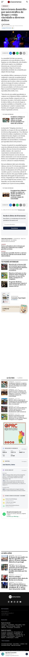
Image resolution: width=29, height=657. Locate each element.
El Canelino (18, 636)
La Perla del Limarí (19, 634)
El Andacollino (17, 633)
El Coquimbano (17, 632)
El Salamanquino (10, 637)
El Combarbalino (11, 636)
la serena (14, 240)
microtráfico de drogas (8, 241)
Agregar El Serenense (7, 28)
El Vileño (17, 637)
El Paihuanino (10, 633)
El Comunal (3, 632)
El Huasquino (10, 627)
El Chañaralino (11, 624)
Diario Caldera (18, 624)
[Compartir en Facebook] (10, 53)
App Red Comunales (15, 645)
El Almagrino (4, 624)
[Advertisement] (14, 328)
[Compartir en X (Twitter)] (14, 53)
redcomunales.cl (5, 611)
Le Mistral (22, 643)
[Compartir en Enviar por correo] (20, 53)
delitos (24, 238)
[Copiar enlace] (24, 53)
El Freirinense (17, 627)
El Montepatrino (10, 634)
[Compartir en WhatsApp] (17, 53)
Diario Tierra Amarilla (10, 626)
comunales (17, 238)
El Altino (18, 626)
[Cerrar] (27, 654)
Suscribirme (14, 228)
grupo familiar (6, 240)
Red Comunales (6, 24)
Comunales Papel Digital (6, 643)
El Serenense (10, 632)
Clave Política (16, 643)
